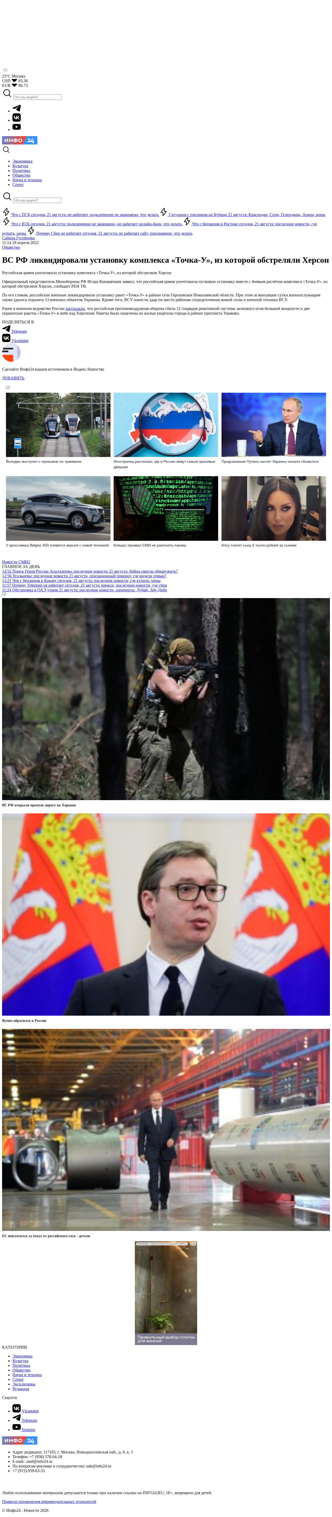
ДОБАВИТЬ (13, 378)
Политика (21, 1365)
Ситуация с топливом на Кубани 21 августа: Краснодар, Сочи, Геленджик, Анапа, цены (246, 214)
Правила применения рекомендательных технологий (49, 1501)
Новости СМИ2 (16, 562)
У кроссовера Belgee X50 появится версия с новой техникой (57, 545)
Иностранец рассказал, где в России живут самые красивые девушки (164, 464)
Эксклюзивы (23, 1384)
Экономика (22, 1356)
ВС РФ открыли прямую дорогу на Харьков (39, 805)
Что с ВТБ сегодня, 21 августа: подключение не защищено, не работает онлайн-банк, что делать (96, 224)
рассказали (75, 308)
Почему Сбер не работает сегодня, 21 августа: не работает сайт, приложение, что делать (113, 233)
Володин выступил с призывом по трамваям (43, 461)
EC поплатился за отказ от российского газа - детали (46, 1236)
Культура (20, 1361)
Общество (11, 247)
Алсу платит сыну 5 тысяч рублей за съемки (259, 545)
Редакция (20, 1389)
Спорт (18, 1379)
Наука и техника (27, 1375)
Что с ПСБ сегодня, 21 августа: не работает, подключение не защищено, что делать (85, 214)
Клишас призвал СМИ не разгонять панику (150, 545)
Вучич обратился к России (24, 1021)
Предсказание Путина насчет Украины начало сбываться (270, 461)
